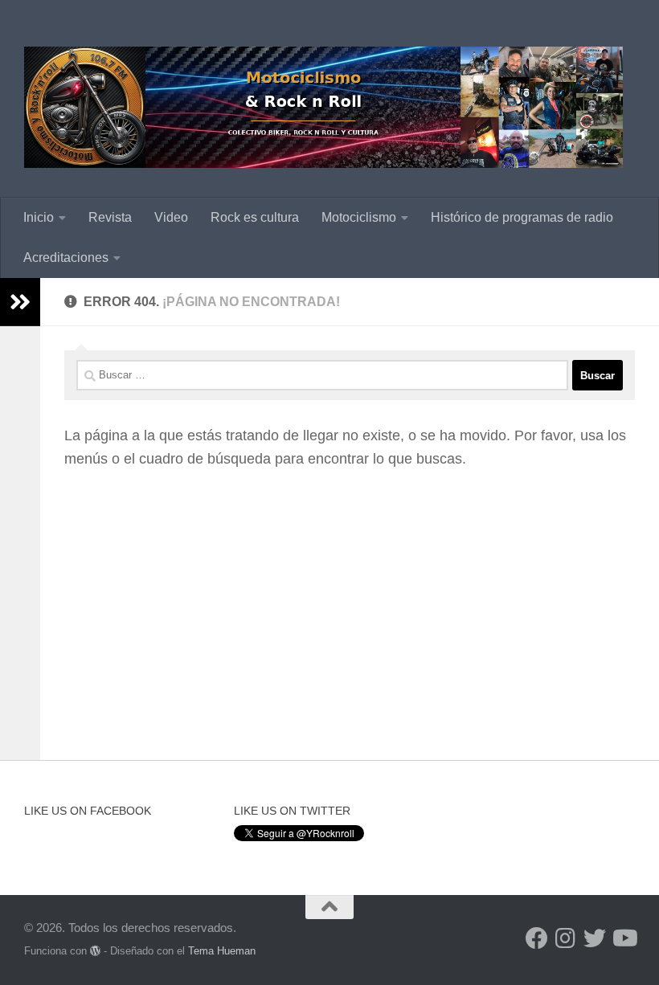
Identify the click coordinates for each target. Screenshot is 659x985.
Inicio (38, 217)
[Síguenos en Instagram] (566, 938)
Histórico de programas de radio (522, 217)
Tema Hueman (222, 951)
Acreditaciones (65, 257)
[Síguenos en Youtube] (623, 938)
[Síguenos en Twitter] (594, 938)
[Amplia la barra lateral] (20, 302)
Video (171, 217)
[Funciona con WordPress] (95, 951)
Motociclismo (358, 217)
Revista (110, 217)
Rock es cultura (255, 217)
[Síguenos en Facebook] (537, 938)
